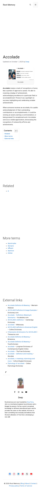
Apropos (11, 246)
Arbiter (10, 253)
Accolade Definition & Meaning (19, 305)
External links (9, 138)
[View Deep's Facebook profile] (14, 392)
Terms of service (26, 486)
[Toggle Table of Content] (15, 130)
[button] (30, 5)
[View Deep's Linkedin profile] (22, 392)
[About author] (6, 372)
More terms (9, 136)
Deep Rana (30, 402)
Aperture (11, 251)
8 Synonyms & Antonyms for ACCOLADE (22, 332)
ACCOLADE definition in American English (22, 327)
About (27, 483)
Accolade (11, 351)
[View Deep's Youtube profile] (26, 392)
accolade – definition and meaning (20, 354)
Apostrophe (12, 243)
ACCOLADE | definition (16, 320)
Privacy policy (14, 486)
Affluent (10, 248)
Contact (33, 483)
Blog (22, 483)
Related (7, 134)
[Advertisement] (20, 33)
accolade (11, 325)
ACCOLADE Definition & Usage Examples (22, 310)
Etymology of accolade (16, 363)
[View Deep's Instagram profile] (18, 392)
